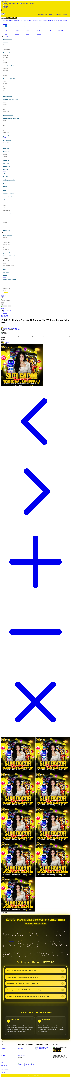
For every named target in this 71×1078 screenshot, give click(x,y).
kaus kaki (5, 75)
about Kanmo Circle (18, 20)
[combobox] (7, 300)
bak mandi (6, 272)
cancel (2, 303)
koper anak (6, 148)
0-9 (67, 26)
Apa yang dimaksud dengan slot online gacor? (21, 970)
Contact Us (64, 14)
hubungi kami (21, 1048)
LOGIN (42, 14)
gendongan (6, 160)
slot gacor (11, 941)
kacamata (5, 46)
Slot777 (2, 1058)
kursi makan (6, 230)
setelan (4, 88)
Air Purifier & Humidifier (8, 265)
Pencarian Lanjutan (5, 301)
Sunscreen (5, 239)
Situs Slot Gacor (4, 1069)
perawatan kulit (6, 237)
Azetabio (39, 34)
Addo (6, 30)
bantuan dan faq (21, 1051)
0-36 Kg (5, 156)
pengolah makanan (8, 213)
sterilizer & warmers (8, 193)
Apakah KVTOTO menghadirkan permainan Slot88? (23, 977)
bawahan (5, 83)
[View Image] (18, 771)
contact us (65, 20)
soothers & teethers (8, 196)
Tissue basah (5, 258)
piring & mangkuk (7, 207)
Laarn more (17, 329)
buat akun (5, 311)
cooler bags (5, 227)
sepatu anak (5, 70)
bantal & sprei (7, 177)
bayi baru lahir (6, 142)
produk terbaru (7, 39)
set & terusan (5, 57)
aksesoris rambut (6, 49)
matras (5, 186)
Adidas (17, 30)
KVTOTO (3, 1072)
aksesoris (5, 93)
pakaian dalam (6, 111)
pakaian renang (7, 96)
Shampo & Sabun (6, 242)
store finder (50, 20)
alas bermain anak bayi (9, 282)
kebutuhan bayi (7, 52)
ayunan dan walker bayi (9, 279)
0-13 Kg (5, 154)
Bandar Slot (3, 1048)
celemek (5, 200)
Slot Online (3, 1051)
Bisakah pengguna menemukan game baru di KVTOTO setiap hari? (28, 996)
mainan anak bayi (8, 285)
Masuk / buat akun (7, 310)
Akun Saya (3, 295)
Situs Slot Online (4, 1065)
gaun (4, 86)
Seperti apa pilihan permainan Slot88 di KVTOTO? (22, 983)
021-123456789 (21, 1055)
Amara (49, 30)
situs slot (19, 931)
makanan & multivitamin (10, 216)
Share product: (4, 343)
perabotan (6, 183)
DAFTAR (50, 14)
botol (4, 190)
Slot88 (2, 1062)
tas (3, 44)
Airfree (27, 30)
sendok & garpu (6, 210)
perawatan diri (6, 249)
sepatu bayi (5, 68)
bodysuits (5, 62)
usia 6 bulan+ (6, 145)
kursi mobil (6, 151)
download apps (15, 3)
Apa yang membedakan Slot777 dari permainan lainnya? (24, 990)
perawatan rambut (6, 244)
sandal (4, 73)
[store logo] (11, 18)
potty (4, 269)
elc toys (4, 290)
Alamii (38, 30)
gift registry (31, 3)
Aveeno (17, 34)
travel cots (6, 163)
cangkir (4, 205)
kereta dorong (7, 140)
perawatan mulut (6, 247)
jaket (4, 109)
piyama (4, 59)
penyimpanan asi (6, 224)
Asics (6, 34)
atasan (4, 81)
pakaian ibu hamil (8, 115)
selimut (5, 173)
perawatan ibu (7, 253)
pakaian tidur (5, 55)
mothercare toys (6, 288)
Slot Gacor (3, 1055)
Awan (27, 34)
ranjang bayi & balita (9, 180)
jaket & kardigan (6, 90)
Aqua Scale (60, 30)
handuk (5, 275)
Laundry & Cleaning (7, 260)
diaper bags (6, 166)
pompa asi (5, 222)
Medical (4, 263)
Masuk (2, 296)
